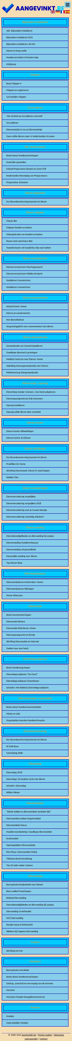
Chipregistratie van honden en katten (24, 234)
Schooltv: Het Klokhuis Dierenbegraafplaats (27, 687)
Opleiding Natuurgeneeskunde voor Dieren (27, 366)
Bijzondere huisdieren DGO (19, 37)
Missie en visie (13, 714)
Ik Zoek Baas (12, 746)
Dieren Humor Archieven (18, 438)
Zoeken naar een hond (17, 648)
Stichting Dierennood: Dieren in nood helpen (28, 471)
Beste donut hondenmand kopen (22, 155)
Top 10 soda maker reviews (19, 865)
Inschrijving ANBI (14, 753)
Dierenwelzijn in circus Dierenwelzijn (24, 129)
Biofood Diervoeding (16, 898)
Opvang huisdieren (15, 405)
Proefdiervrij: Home (16, 464)
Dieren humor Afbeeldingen (20, 431)
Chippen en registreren (17, 90)
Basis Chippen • (13, 83)
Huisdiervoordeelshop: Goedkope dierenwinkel (29, 832)
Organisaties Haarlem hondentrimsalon (25, 720)
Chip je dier (11, 221)
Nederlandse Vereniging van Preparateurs (26, 176)
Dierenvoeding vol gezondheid (21, 549)
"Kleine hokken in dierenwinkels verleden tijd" (28, 812)
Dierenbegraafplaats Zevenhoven (22, 681)
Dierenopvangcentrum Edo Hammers (24, 398)
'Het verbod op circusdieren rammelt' (24, 116)
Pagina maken (45, 1035)
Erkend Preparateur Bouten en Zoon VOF (26, 169)
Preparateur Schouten (17, 182)
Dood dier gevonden (16, 162)
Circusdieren (12, 123)
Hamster (10, 990)
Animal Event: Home (16, 306)
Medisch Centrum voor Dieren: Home (24, 359)
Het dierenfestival (15, 320)
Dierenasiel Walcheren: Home (21, 628)
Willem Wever (13, 792)
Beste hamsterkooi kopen (18, 615)
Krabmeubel (12, 838)
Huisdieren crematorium (18, 287)
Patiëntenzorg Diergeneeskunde (22, 372)
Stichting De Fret (14, 951)
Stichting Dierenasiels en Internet (22, 641)
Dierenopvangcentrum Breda (20, 635)
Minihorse (11, 64)
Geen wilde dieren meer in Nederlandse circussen (30, 136)
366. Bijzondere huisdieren (19, 31)
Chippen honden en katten (19, 227)
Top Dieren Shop (14, 563)
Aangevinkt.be (29, 1035)
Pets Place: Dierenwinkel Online (21, 852)
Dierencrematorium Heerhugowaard (24, 267)
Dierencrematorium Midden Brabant (24, 274)
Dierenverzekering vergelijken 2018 (23, 503)
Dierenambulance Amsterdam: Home (24, 582)
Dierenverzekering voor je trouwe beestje (26, 510)
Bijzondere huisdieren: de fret (20, 44)
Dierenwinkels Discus (16, 825)
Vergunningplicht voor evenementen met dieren (29, 326)
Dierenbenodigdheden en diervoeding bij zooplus (30, 536)
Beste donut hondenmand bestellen (23, 707)
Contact (44, 1039)
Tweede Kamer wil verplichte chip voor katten (28, 248)
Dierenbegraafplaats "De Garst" (22, 674)
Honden (10, 1016)
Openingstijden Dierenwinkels (20, 845)
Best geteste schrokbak (17, 970)
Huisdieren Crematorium (18, 280)
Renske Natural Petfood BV (19, 925)
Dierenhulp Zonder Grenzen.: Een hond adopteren (30, 392)
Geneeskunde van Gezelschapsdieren (24, 346)
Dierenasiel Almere (15, 621)
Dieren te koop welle (16, 51)
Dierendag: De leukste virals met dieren (25, 779)
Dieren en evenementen (18, 313)
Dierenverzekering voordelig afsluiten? (25, 517)
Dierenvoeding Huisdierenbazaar (22, 543)
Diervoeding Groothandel (18, 911)
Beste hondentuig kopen (18, 667)
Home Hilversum (14, 595)
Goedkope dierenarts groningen (21, 352)
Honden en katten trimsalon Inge (22, 57)
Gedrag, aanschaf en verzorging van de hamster (29, 983)
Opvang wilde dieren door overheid (23, 412)
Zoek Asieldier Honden (17, 1023)
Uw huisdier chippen (16, 97)
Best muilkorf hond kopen (18, 891)
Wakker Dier (12, 477)
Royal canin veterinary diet (19, 241)
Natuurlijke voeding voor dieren (21, 556)
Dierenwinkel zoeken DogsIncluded (23, 818)
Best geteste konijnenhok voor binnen (24, 884)
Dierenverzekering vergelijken (21, 496)
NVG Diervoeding (14, 918)
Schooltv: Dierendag (16, 786)
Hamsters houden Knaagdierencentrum (25, 997)
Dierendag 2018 (14, 772)
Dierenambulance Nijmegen (20, 589)
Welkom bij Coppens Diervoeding (22, 931)
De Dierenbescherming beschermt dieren (26, 201)
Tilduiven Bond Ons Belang (19, 859)
